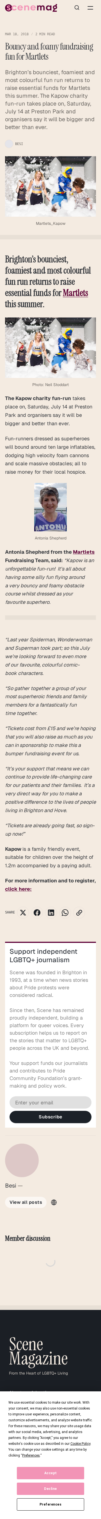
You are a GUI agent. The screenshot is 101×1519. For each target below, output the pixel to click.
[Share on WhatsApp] (65, 913)
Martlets (75, 293)
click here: (18, 889)
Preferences (51, 1504)
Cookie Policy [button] (80, 1444)
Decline (50, 1489)
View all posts (26, 1202)
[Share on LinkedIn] (51, 913)
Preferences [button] (31, 1455)
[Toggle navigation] (90, 7)
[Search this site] (76, 7)
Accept (50, 1473)
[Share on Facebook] (37, 913)
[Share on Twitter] (23, 913)
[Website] (54, 1202)
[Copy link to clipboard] (79, 913)
